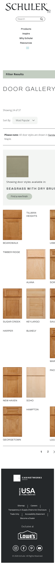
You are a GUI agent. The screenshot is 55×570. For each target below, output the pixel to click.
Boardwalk (10, 243)
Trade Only (14, 514)
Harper (8, 331)
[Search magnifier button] (41, 19)
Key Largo (33, 321)
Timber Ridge (11, 252)
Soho (30, 400)
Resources (26, 43)
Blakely (31, 331)
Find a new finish (19, 196)
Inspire (26, 34)
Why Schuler (26, 38)
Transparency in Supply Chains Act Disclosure (27, 510)
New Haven (10, 400)
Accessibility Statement (35, 514)
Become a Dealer (27, 518)
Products (26, 29)
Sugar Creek (11, 321)
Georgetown (12, 439)
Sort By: (16, 120)
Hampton (32, 409)
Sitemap (21, 506)
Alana (30, 282)
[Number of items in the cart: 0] (48, 11)
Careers (34, 506)
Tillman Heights (31, 214)
